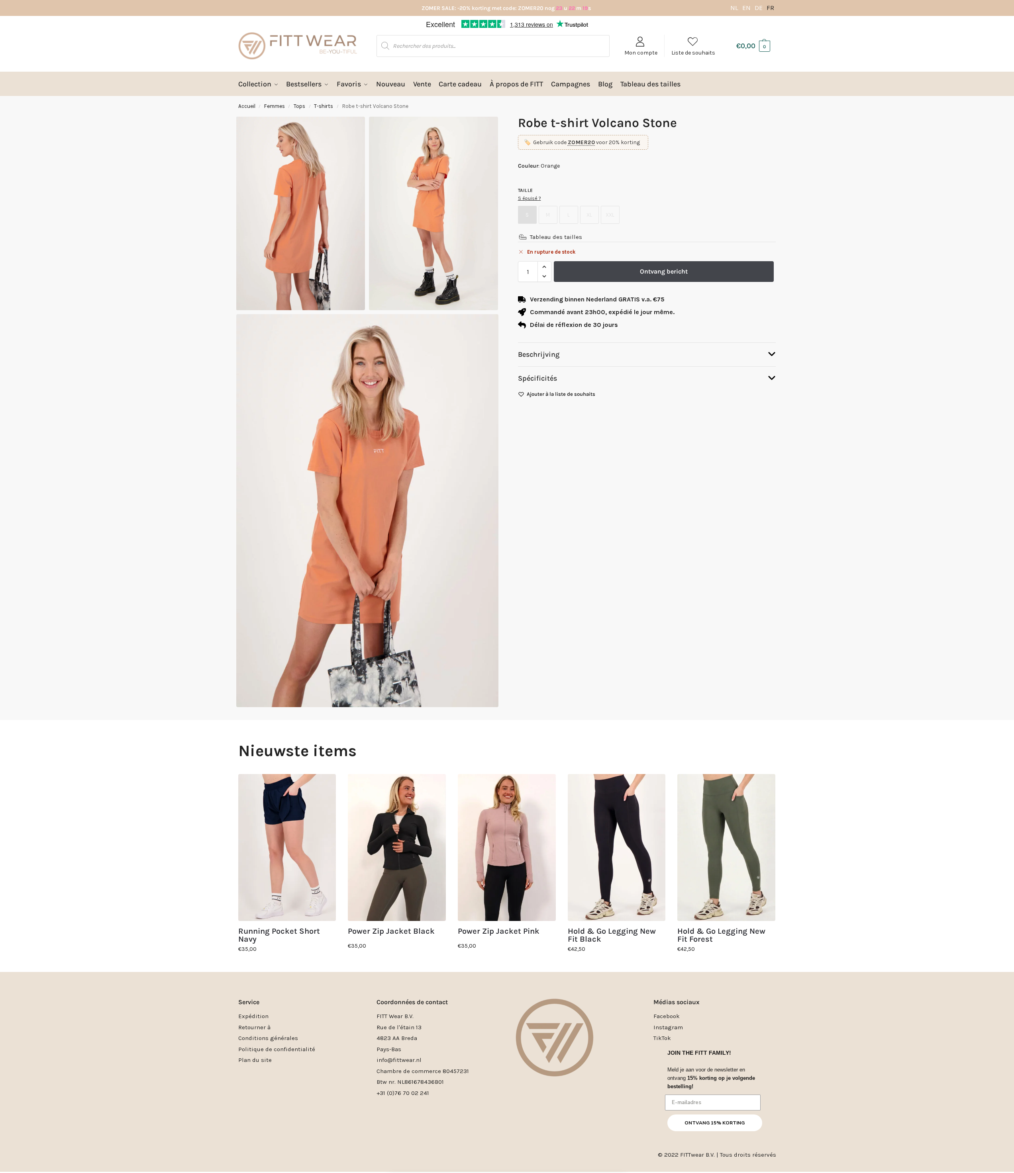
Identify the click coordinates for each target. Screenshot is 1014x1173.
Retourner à (254, 1027)
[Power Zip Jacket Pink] (507, 847)
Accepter (431, 614)
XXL (610, 215)
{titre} (497, 633)
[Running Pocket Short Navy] (287, 847)
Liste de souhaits (693, 52)
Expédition (253, 1016)
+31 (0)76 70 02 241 (403, 1093)
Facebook (666, 1016)
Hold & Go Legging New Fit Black (612, 935)
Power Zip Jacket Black (391, 931)
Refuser (507, 614)
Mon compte (640, 52)
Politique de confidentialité (276, 1049)
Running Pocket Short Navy (279, 935)
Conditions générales (268, 1038)
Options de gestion (582, 614)
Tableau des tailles (556, 236)
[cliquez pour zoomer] (367, 510)
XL (589, 215)
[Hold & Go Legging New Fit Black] (617, 847)
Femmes (274, 106)
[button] (615, 540)
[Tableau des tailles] (523, 237)
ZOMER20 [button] (581, 142)
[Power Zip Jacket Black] (397, 847)
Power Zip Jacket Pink (498, 931)
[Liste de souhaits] (324, 786)
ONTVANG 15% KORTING (714, 1123)
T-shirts (323, 106)
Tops (299, 106)
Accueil (246, 106)
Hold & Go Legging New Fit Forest (721, 935)
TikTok (662, 1038)
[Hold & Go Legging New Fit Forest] (726, 847)
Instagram (668, 1027)
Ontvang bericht (664, 271)
